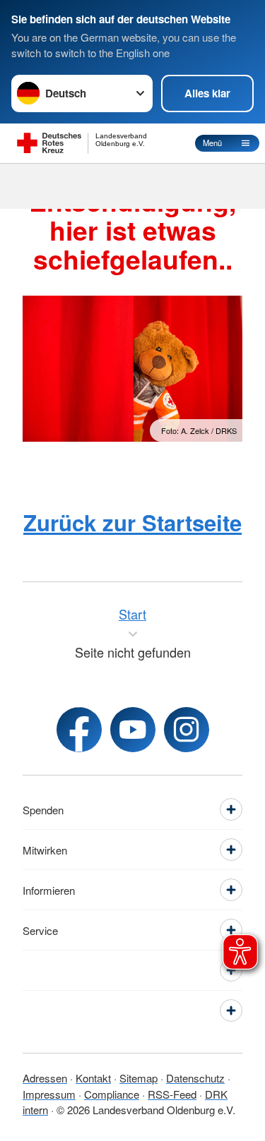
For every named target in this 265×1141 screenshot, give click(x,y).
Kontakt (93, 1077)
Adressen (45, 1077)
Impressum (49, 1094)
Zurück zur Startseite (132, 522)
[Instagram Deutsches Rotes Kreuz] (186, 729)
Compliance (111, 1094)
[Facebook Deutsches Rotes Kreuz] (79, 729)
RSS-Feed (172, 1094)
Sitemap (138, 1077)
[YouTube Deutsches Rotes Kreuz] (132, 729)
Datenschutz (195, 1077)
